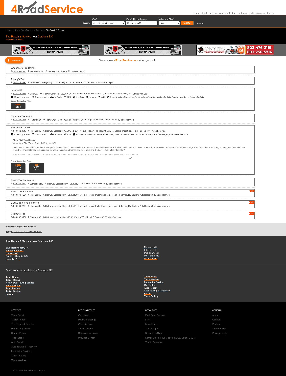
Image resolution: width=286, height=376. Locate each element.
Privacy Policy (219, 333)
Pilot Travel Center (20, 127)
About (215, 315)
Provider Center (86, 338)
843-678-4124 (19, 195)
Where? (136, 19)
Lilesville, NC (12, 259)
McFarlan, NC (151, 253)
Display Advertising (88, 333)
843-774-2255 (19, 94)
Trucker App (151, 328)
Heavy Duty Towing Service (20, 283)
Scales (9, 294)
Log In (270, 13)
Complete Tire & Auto (22, 116)
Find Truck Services (212, 13)
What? (94, 19)
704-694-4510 (19, 71)
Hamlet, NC (12, 253)
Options (200, 23)
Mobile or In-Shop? (166, 19)
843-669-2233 (19, 206)
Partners (242, 13)
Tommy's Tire (17, 79)
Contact (216, 319)
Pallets (147, 293)
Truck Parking (151, 296)
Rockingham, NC (15, 250)
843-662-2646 (19, 131)
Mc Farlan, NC (151, 255)
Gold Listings (85, 324)
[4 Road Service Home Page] (47, 7)
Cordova (39, 30)
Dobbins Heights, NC (17, 256)
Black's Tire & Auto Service (25, 202)
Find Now (187, 23)
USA (16, 30)
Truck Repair (12, 277)
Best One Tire (18, 213)
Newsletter (150, 324)
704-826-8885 (19, 83)
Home (8, 30)
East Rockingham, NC (17, 248)
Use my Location (140, 19)
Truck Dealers (13, 288)
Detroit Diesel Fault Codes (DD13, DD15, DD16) (170, 338)
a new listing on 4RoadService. (24, 232)
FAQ (147, 319)
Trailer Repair (13, 280)
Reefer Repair (13, 285)
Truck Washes (151, 279)
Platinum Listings (87, 319)
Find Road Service (155, 315)
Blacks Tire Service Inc (23, 180)
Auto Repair (150, 288)
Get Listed (230, 13)
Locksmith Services (154, 282)
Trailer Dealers (13, 291)
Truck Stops (150, 276)
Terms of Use (219, 328)
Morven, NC (150, 247)
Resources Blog (153, 333)
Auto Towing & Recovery (157, 290)
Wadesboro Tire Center (23, 67)
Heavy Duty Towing (21, 328)
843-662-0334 (19, 217)
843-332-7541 (19, 120)
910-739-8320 (19, 184)
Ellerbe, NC (150, 250)
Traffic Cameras (257, 13)
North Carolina (27, 30)
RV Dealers (150, 285)
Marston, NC (150, 258)
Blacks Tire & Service (22, 191)
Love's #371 (17, 90)
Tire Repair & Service (22, 324)
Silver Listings (85, 328)
